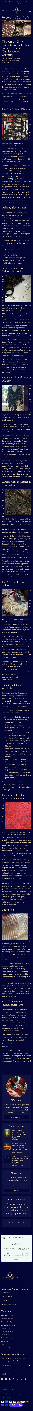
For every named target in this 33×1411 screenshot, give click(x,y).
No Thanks (8, 1407)
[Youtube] (10, 1379)
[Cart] (30, 11)
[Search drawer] (26, 11)
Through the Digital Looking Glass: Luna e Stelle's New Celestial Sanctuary (20, 1159)
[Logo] (16, 10)
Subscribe (9, 1402)
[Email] (25, 1379)
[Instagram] (2, 1379)
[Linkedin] (21, 1379)
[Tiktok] (18, 1379)
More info (16, 1259)
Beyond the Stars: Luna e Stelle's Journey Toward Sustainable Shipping (20, 1146)
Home (3, 17)
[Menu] (3, 10)
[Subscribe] (29, 1365)
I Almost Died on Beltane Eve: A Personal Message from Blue (19, 1133)
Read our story (16, 1117)
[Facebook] (6, 1379)
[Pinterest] (14, 1379)
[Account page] (6, 11)
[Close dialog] (31, 1387)
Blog (8, 17)
